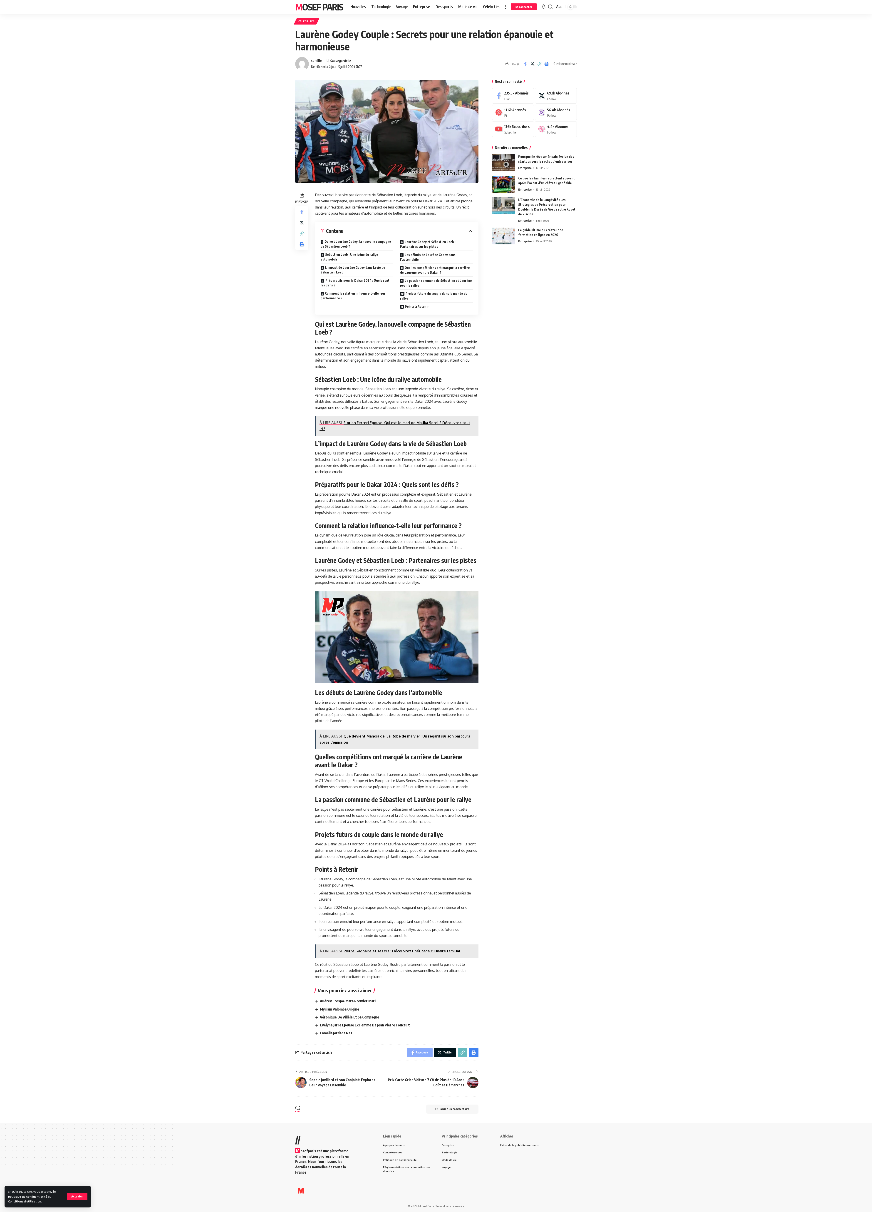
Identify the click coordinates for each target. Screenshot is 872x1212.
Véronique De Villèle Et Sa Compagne (349, 1017)
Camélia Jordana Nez (336, 1033)
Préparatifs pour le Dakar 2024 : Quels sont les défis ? (355, 282)
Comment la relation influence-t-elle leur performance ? (353, 295)
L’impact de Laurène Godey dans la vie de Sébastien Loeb (353, 270)
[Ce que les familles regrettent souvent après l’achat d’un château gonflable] (503, 184)
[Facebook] (513, 96)
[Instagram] (556, 112)
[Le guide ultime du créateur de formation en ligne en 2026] (503, 235)
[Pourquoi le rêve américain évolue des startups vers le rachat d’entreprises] (503, 162)
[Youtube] (513, 129)
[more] (505, 7)
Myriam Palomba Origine (339, 1009)
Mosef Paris (319, 6)
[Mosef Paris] (301, 1191)
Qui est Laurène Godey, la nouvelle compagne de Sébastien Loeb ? (356, 244)
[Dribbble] (556, 129)
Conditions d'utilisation (24, 1201)
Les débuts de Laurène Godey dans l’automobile (428, 257)
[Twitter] (556, 96)
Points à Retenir (417, 306)
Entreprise (525, 167)
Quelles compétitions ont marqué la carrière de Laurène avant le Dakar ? (435, 270)
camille (316, 60)
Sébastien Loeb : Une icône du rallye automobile (349, 257)
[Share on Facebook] (525, 63)
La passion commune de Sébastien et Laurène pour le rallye (436, 283)
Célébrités (306, 21)
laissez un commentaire (454, 1109)
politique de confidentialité (27, 1196)
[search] (550, 7)
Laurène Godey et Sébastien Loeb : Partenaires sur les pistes (428, 244)
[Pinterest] (513, 112)
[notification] (543, 6)
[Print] (546, 63)
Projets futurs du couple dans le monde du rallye (433, 296)
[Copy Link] (539, 63)
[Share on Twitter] (532, 63)
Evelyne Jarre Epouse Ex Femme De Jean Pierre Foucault (365, 1025)
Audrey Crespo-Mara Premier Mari (348, 1001)
